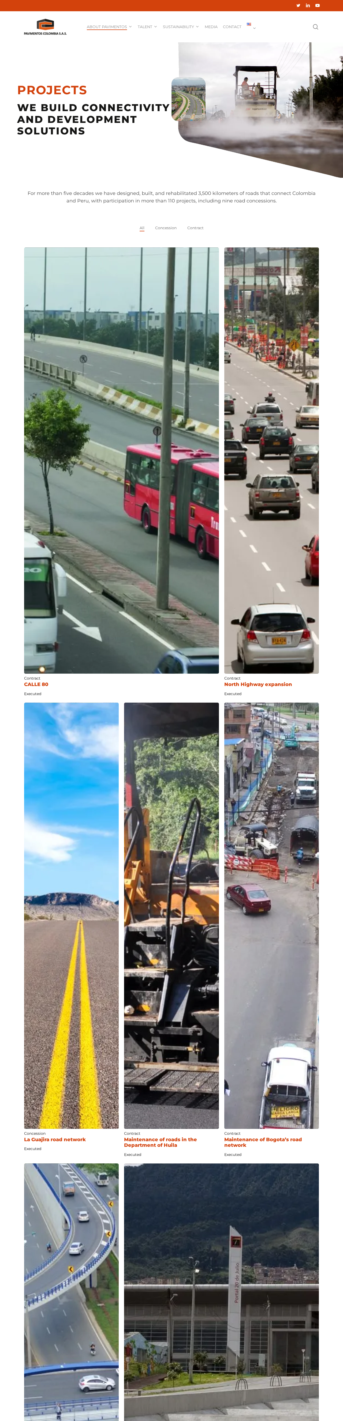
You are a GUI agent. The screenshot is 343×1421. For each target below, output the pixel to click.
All (142, 227)
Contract (195, 227)
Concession (166, 227)
